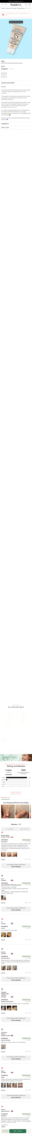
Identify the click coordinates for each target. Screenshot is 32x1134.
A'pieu (3, 61)
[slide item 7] (16, 749)
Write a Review (16, 793)
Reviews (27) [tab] (5, 797)
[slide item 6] (15, 749)
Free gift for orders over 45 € (16, 1)
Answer (3, 859)
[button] (16, 83)
